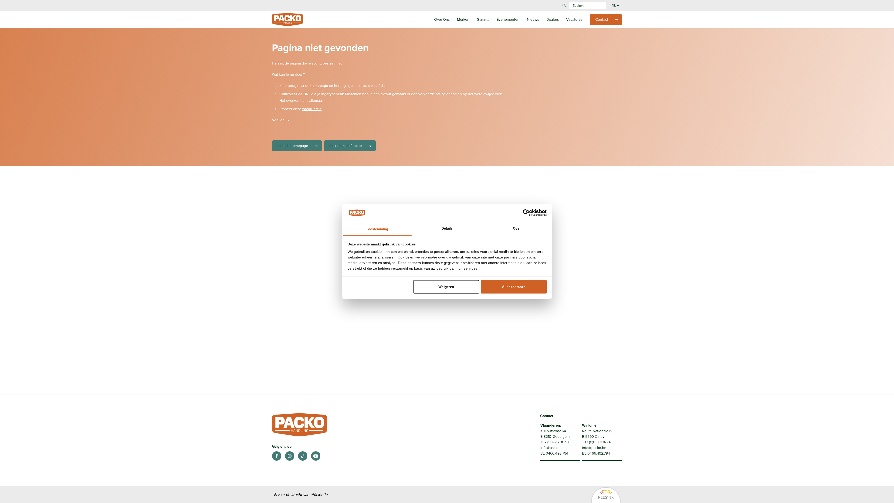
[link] (563, 495)
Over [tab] (517, 228)
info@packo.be (552, 447)
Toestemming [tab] (377, 229)
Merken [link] (463, 19)
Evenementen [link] (508, 19)
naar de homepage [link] (293, 145)
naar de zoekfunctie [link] (345, 145)
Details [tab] (447, 228)
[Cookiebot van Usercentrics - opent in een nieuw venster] (526, 212)
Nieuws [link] (533, 19)
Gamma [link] (483, 19)
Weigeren (446, 287)
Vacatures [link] (574, 19)
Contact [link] (601, 19)
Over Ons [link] (442, 19)
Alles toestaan (513, 287)
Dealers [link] (552, 19)
